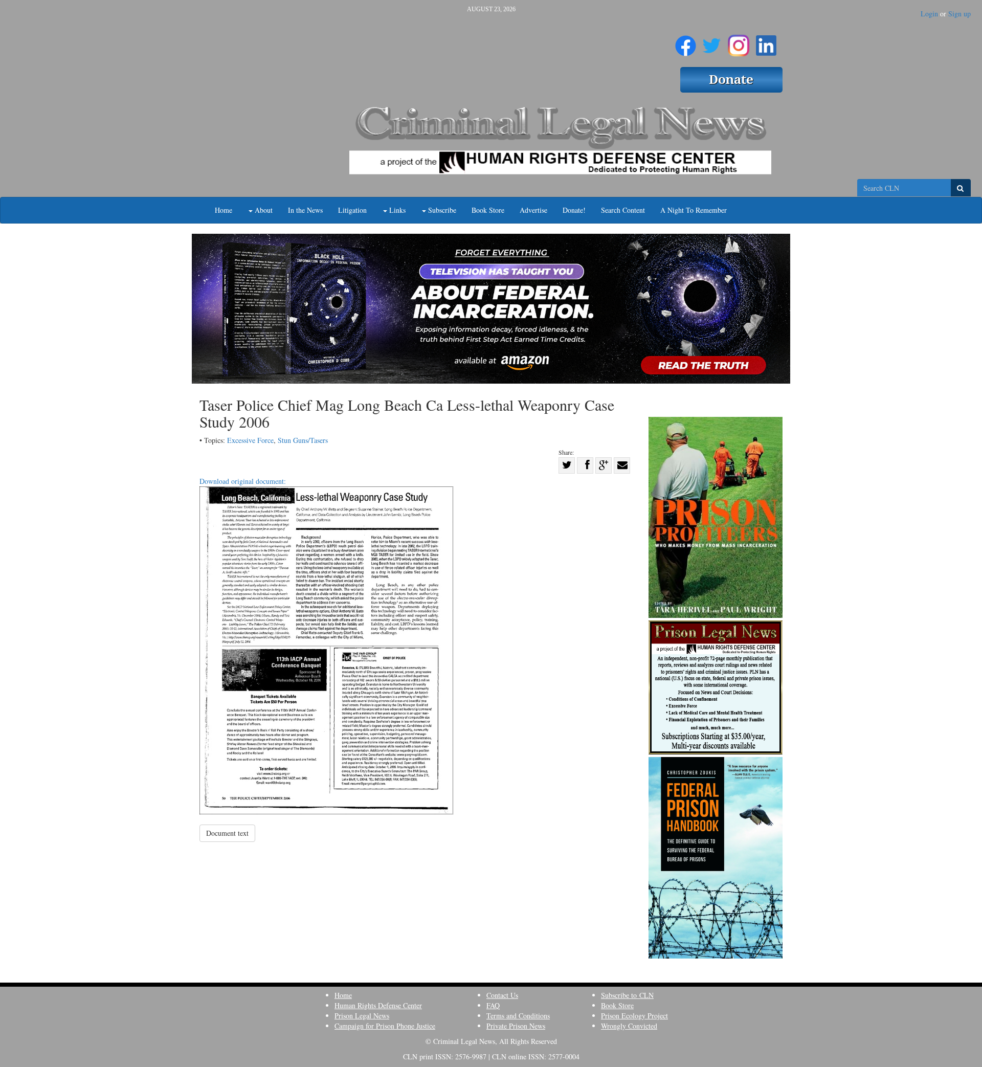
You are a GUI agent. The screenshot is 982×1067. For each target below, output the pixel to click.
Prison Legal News (361, 1015)
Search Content (623, 210)
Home (223, 210)
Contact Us (502, 995)
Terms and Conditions (518, 1015)
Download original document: (242, 481)
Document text (227, 833)
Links (396, 210)
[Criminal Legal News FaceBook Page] (685, 41)
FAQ (493, 1005)
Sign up (959, 13)
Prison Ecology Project (634, 1015)
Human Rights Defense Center (378, 1005)
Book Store (488, 210)
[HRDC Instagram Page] (738, 41)
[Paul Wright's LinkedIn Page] (766, 41)
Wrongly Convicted (629, 1026)
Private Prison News (515, 1026)
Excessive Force (250, 440)
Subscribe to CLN (627, 995)
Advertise (533, 210)
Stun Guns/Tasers (303, 440)
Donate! (574, 210)
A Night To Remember (693, 210)
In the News (305, 210)
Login (929, 13)
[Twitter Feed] (711, 41)
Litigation (352, 210)
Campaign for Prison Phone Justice (384, 1026)
